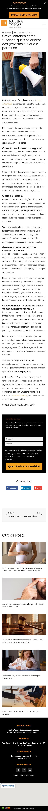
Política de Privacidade (24, 775)
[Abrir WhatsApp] (42, 805)
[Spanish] (8, 808)
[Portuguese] (3, 808)
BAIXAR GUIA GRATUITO (24, 15)
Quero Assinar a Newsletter (24, 466)
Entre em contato (19, 395)
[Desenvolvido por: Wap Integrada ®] (24, 808)
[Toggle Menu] (44, 24)
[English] (6, 808)
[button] (12, 488)
